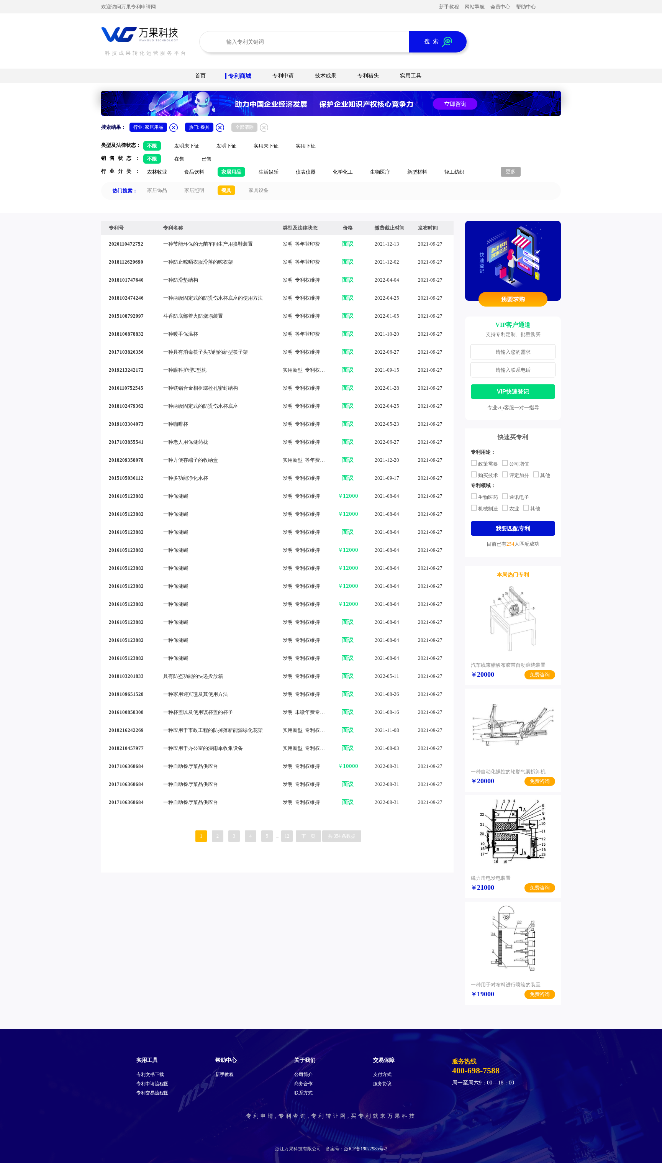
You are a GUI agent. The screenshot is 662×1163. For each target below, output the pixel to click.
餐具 (226, 190)
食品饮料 (194, 172)
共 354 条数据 (342, 836)
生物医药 (488, 496)
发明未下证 (186, 146)
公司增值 (519, 463)
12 (287, 836)
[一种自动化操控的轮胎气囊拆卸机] (513, 725)
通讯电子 (519, 496)
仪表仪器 (306, 172)
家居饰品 (157, 190)
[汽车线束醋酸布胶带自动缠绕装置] (513, 618)
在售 (179, 159)
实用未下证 (266, 146)
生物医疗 (380, 172)
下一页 (308, 836)
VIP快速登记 (513, 391)
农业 (514, 508)
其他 (545, 474)
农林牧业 (157, 172)
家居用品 (231, 172)
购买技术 (488, 474)
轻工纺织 (454, 172)
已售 (206, 159)
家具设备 (259, 190)
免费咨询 (540, 674)
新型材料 (417, 172)
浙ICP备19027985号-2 (365, 1149)
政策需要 (488, 463)
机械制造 (488, 508)
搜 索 (433, 41)
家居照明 (194, 190)
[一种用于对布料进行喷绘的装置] (513, 938)
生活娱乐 (269, 172)
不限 (152, 146)
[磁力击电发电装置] (513, 831)
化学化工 (343, 172)
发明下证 (226, 146)
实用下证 (306, 146)
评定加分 (519, 474)
